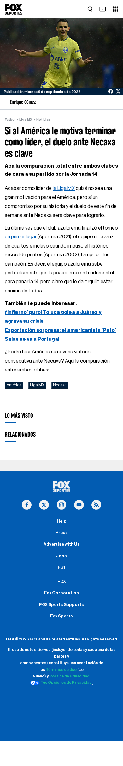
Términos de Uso (61, 669)
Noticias (43, 119)
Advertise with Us (62, 544)
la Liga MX (64, 188)
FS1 (61, 567)
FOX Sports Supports (61, 605)
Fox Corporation (61, 593)
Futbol (10, 119)
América (14, 385)
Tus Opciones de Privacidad (66, 682)
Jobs (61, 556)
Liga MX (25, 119)
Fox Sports (61, 616)
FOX (61, 581)
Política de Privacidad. (70, 676)
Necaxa (60, 385)
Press (62, 532)
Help (62, 521)
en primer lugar (21, 236)
